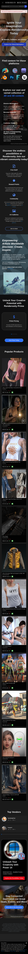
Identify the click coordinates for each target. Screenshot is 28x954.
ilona (4, 796)
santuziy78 (5, 426)
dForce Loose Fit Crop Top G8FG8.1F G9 (11, 462)
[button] (1, 834)
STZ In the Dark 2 (6, 424)
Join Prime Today (14, 340)
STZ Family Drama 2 (7, 646)
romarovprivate (6, 574)
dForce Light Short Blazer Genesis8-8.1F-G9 (12, 387)
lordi (26, 293)
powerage (5, 721)
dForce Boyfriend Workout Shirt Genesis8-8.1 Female (14, 609)
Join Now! (10, 268)
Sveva (5, 463)
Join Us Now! (14, 228)
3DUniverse (6, 758)
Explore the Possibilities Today (14, 878)
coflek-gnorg (6, 537)
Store (14, 820)
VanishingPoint (11, 818)
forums (8, 203)
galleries (9, 205)
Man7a (5, 684)
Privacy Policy (22, 951)
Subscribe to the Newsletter (14, 907)
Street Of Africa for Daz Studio (9, 720)
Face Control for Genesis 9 (8, 757)
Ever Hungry (5, 536)
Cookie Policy (13, 951)
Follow (10, 820)
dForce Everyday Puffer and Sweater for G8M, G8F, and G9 (15, 573)
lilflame (5, 389)
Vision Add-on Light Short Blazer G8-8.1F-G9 (12, 499)
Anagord (10, 827)
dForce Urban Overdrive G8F (9, 683)
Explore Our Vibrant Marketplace (14, 44)
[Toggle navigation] (2, 2)
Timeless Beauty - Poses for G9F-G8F (11, 794)
